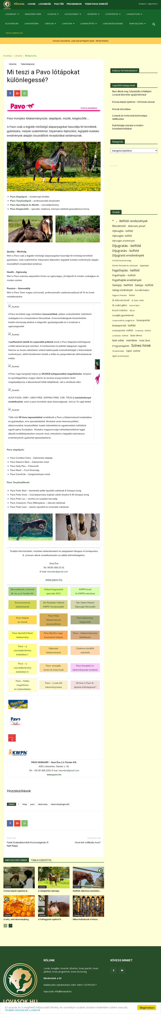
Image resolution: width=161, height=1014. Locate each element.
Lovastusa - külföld (120, 335)
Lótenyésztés (111, 14)
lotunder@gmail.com (57, 571)
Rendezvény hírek (33, 14)
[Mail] (122, 970)
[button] (154, 24)
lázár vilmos (136, 335)
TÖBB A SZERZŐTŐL (41, 860)
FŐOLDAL (19, 3)
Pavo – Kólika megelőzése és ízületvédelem (22, 685)
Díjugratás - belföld (126, 245)
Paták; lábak (144, 340)
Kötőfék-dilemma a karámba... (87, 891)
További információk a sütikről (22, 1010)
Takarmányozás (28, 64)
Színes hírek (141, 345)
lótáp (24, 804)
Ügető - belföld (133, 350)
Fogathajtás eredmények (127, 280)
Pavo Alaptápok (18, 196)
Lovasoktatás (133, 14)
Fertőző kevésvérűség (121, 260)
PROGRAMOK (74, 3)
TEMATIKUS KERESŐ (96, 3)
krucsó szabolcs (120, 310)
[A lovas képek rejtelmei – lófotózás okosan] (19, 877)
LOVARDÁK (45, 3)
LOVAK (32, 3)
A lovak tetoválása (121, 109)
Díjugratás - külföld (125, 250)
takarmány (42, 804)
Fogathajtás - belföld (125, 270)
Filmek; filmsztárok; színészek (125, 265)
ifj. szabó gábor (119, 305)
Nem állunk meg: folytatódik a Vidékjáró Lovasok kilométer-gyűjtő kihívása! (131, 93)
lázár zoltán (118, 340)
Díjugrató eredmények (128, 255)
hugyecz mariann (119, 295)
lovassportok (143, 320)
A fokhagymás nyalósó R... (50, 919)
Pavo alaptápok (15, 449)
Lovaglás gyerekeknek (123, 315)
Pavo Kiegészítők (19, 209)
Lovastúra (67, 23)
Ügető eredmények (120, 356)
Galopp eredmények (122, 290)
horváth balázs (142, 290)
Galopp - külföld (144, 285)
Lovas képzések (31, 23)
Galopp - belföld (122, 285)
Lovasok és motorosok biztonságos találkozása (129, 117)
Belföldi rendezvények (133, 221)
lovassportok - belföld (123, 325)
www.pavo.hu (53, 579)
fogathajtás (144, 265)
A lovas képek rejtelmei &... (16, 891)
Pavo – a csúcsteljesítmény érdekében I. (22, 650)
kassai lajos (134, 305)
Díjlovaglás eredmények (123, 240)
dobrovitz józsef (136, 226)
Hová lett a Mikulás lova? (88, 842)
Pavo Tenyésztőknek (18, 482)
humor (132, 295)
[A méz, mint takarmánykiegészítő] (19, 906)
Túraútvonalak (118, 351)
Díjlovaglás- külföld (122, 235)
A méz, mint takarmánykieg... (17, 919)
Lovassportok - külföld (122, 330)
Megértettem (147, 1007)
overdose (131, 340)
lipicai (132, 310)
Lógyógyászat (71, 14)
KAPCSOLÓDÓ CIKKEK (16, 860)
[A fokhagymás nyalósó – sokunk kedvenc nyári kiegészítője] (53, 906)
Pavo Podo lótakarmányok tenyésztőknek (53, 620)
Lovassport (11, 14)
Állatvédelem (11, 23)
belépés (142, 4)
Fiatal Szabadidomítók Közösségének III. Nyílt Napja (28, 844)
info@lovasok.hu (63, 991)
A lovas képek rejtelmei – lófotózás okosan (133, 102)
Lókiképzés (92, 14)
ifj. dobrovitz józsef (120, 300)
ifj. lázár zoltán (138, 300)
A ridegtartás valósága (48, 891)
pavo (32, 804)
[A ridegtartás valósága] (53, 877)
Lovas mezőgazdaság (113, 23)
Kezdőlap (7, 55)
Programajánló (120, 345)
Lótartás (51, 14)
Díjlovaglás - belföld (122, 230)
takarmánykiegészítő (60, 804)
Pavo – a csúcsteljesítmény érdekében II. (22, 667)
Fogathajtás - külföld (123, 275)
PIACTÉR (59, 3)
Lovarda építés (87, 23)
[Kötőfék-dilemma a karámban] (88, 877)
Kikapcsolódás (136, 23)
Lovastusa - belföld (143, 330)
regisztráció (153, 4)
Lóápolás (49, 23)
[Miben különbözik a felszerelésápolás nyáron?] (88, 906)
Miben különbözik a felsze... (86, 919)
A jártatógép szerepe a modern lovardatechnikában (127, 127)
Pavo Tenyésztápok (20, 200)
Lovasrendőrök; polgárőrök (123, 320)
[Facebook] (113, 970)
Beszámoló (119, 226)
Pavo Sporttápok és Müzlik (24, 205)
